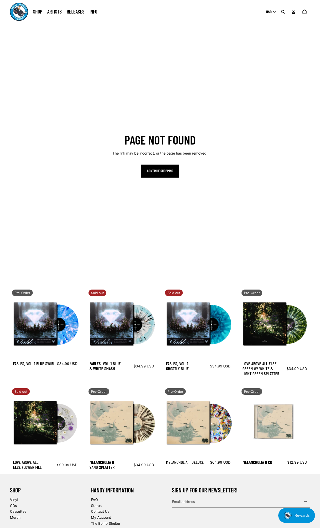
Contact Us (100, 511)
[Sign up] (305, 501)
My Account (101, 517)
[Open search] (283, 11)
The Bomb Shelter (105, 523)
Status (96, 505)
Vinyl (14, 499)
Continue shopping (160, 171)
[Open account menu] (293, 11)
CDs (13, 505)
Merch (15, 517)
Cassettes (18, 511)
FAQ (94, 499)
